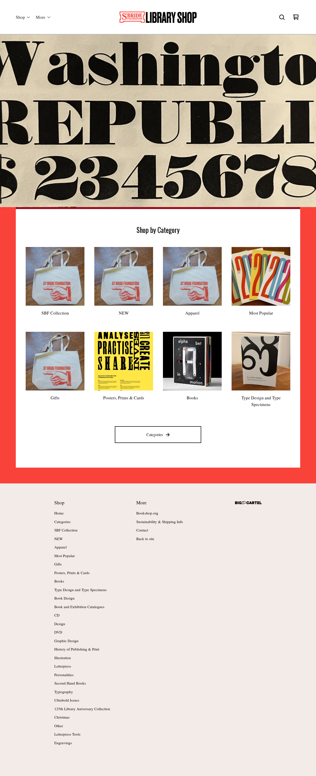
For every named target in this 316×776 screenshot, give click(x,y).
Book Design (64, 598)
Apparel (60, 547)
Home (59, 513)
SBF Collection (66, 530)
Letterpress (62, 666)
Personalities (64, 674)
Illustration (62, 657)
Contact (142, 530)
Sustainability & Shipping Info (159, 521)
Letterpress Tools (67, 734)
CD (56, 615)
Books (59, 581)
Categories (154, 434)
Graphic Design (66, 640)
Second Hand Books (70, 683)
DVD (58, 632)
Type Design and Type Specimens (80, 589)
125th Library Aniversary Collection (82, 708)
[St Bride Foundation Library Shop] (158, 17)
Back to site (145, 538)
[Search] (281, 17)
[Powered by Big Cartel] (248, 502)
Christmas (62, 717)
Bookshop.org (147, 513)
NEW (58, 538)
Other (58, 725)
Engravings (63, 742)
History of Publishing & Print (76, 649)
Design (59, 623)
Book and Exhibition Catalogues (79, 606)
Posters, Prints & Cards (72, 572)
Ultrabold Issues (66, 700)
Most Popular (64, 555)
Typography (63, 691)
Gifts (58, 564)
